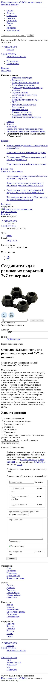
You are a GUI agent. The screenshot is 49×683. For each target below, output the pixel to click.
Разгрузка (11, 590)
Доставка (11, 13)
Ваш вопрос (14, 541)
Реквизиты (12, 573)
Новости (5, 141)
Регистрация (12, 61)
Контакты (11, 28)
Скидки (10, 607)
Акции (10, 23)
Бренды (10, 626)
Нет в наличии (37, 320)
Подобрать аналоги (10, 443)
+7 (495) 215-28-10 (28, 459)
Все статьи (6, 204)
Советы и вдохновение (12, 171)
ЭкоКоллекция (13, 339)
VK (8, 257)
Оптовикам (12, 20)
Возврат (10, 631)
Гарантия (11, 629)
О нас (9, 25)
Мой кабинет (13, 63)
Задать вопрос (13, 30)
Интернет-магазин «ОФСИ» (14, 678)
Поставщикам (13, 617)
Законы (10, 633)
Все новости (7, 169)
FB (8, 259)
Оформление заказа (16, 612)
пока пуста (6, 69)
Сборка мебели (14, 595)
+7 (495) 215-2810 (9, 221)
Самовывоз (12, 15)
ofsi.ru (9, 235)
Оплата (10, 11)
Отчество (38, 482)
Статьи (10, 636)
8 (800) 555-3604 (8, 226)
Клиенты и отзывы (15, 578)
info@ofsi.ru (12, 240)
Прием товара (13, 592)
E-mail (39, 504)
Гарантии (11, 18)
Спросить (11, 559)
